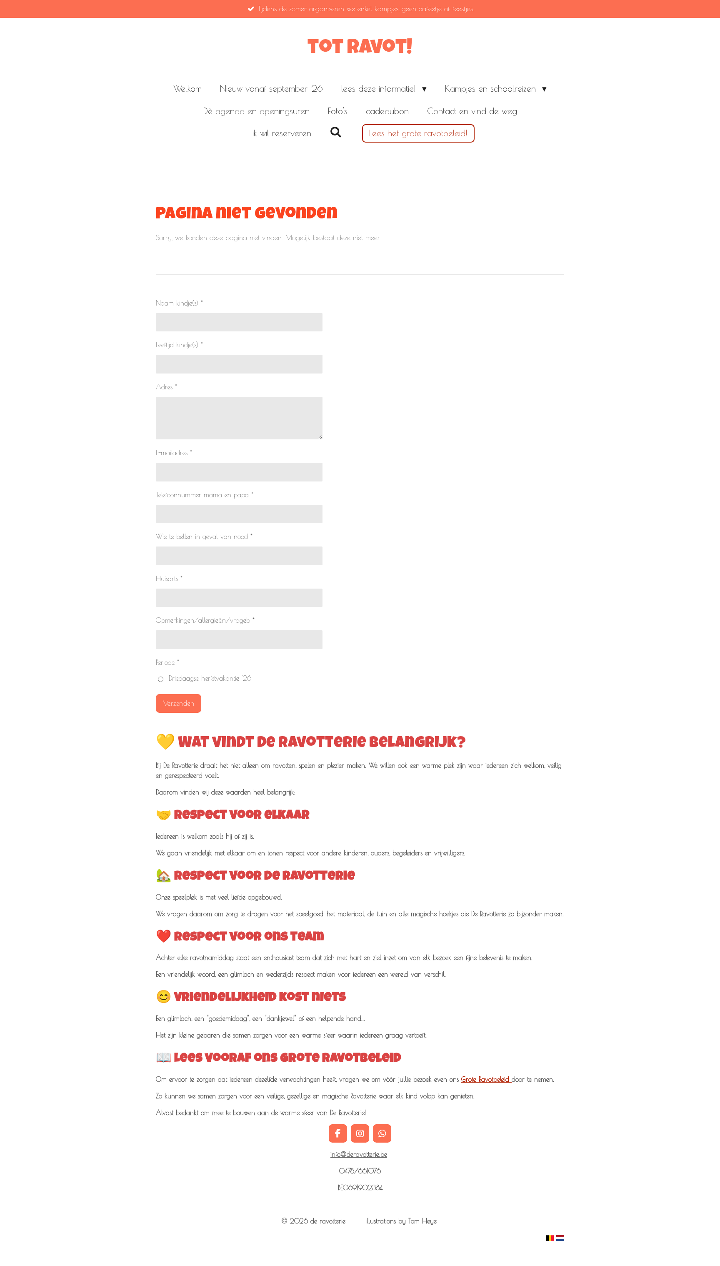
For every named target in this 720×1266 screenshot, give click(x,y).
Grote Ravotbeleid (486, 1079)
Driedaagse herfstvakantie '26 (210, 678)
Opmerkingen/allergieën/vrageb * (205, 620)
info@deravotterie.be (358, 1154)
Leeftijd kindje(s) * (179, 344)
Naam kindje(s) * (179, 303)
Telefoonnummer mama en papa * (204, 495)
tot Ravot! (360, 49)
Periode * (167, 662)
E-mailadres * (174, 452)
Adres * (166, 387)
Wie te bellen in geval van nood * (204, 536)
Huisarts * (169, 578)
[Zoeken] (335, 131)
